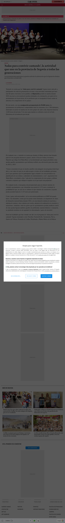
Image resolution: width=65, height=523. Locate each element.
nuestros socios (25, 249)
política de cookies (43, 255)
